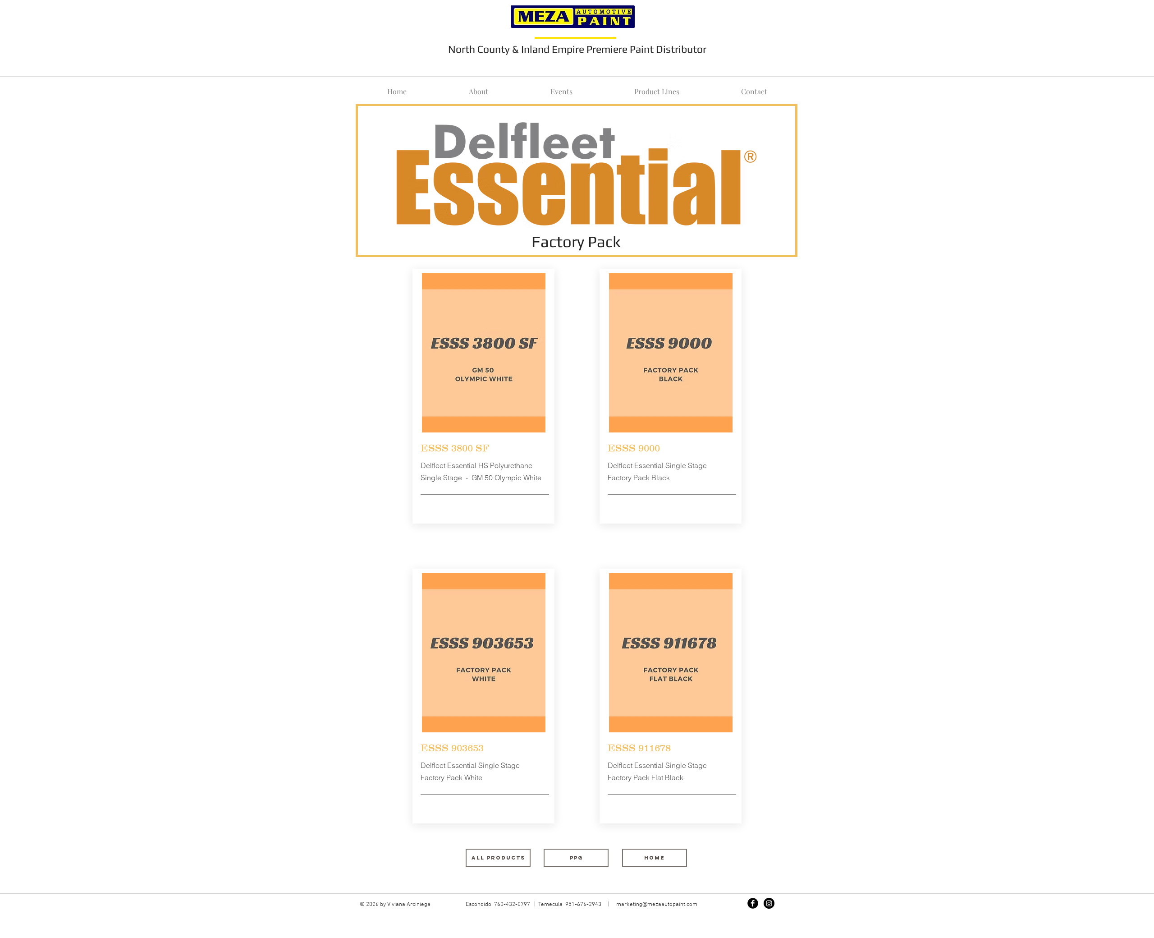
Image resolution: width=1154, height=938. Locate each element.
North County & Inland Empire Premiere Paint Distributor (577, 49)
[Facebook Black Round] (752, 903)
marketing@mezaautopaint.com (656, 904)
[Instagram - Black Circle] (769, 903)
